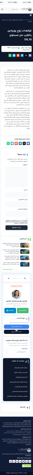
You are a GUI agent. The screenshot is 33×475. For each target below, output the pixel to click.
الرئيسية (29, 20)
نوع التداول (24, 348)
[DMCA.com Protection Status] (26, 467)
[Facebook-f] (29, 461)
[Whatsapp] (13, 461)
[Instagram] (26, 461)
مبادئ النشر (7, 433)
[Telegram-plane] (20, 461)
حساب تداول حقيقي (16, 326)
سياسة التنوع (27, 431)
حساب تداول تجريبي (16, 331)
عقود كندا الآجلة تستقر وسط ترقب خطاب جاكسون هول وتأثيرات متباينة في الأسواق (11, 258)
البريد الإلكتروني (22, 199)
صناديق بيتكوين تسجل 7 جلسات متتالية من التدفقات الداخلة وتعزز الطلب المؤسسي (10, 251)
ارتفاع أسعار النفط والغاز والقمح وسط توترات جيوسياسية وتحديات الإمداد (10, 245)
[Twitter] (23, 461)
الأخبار (24, 20)
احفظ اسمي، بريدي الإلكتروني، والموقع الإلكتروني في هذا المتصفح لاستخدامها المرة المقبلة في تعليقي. (16, 222)
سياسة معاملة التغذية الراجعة (17, 433)
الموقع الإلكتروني (22, 209)
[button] (30, 55)
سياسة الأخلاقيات (19, 431)
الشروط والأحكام (17, 434)
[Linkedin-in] (17, 461)
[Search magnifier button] (2, 9)
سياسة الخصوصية (26, 434)
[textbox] (16, 352)
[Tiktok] (10, 461)
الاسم (25, 190)
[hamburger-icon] (30, 16)
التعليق (25, 165)
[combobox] (16, 352)
